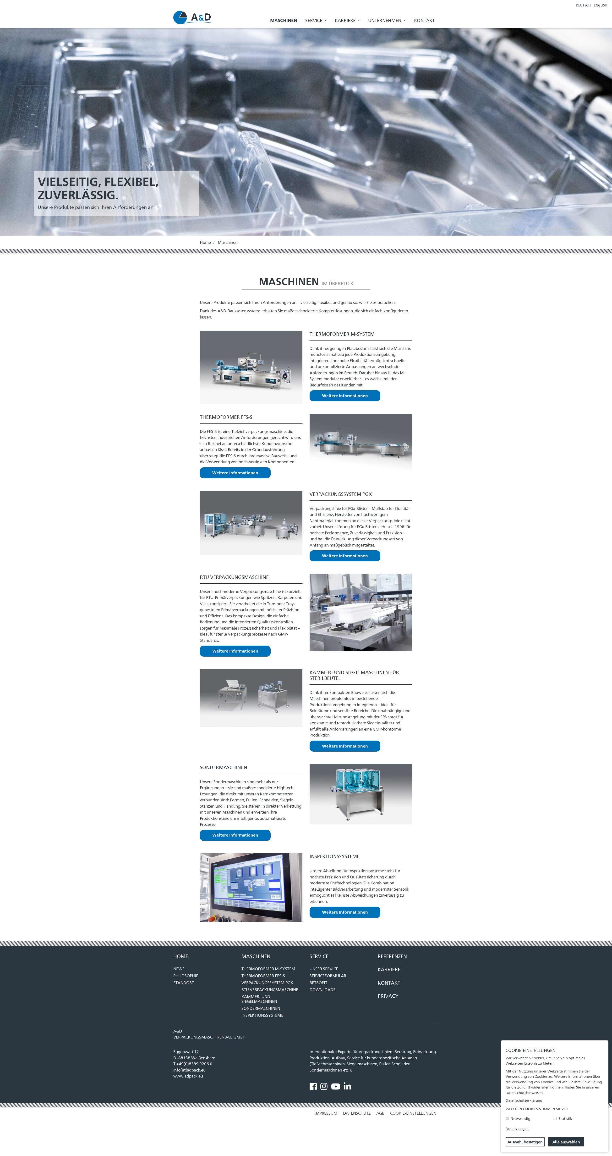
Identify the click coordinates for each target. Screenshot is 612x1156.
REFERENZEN (392, 956)
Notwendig (520, 1118)
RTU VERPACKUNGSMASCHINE (269, 989)
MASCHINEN (255, 956)
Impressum (326, 1113)
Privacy (388, 995)
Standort (183, 982)
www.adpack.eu (188, 1075)
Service (319, 956)
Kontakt (424, 20)
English (600, 5)
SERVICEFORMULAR (328, 975)
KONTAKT (389, 982)
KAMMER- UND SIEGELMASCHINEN (259, 999)
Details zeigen (517, 1128)
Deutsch (583, 5)
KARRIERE (389, 969)
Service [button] (314, 20)
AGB (380, 1113)
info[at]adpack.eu (189, 1069)
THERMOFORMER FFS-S (263, 975)
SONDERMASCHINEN (260, 1008)
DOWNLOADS (322, 989)
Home (205, 242)
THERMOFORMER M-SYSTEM (268, 968)
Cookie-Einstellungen (413, 1113)
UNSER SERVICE (324, 968)
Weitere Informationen (345, 395)
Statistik (565, 1118)
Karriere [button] (345, 20)
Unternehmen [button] (385, 20)
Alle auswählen (566, 1141)
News (179, 968)
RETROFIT (318, 982)
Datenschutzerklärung (524, 1100)
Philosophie (185, 975)
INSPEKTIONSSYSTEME (262, 1015)
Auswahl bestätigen (525, 1141)
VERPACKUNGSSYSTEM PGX (267, 982)
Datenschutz (357, 1113)
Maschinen (283, 20)
